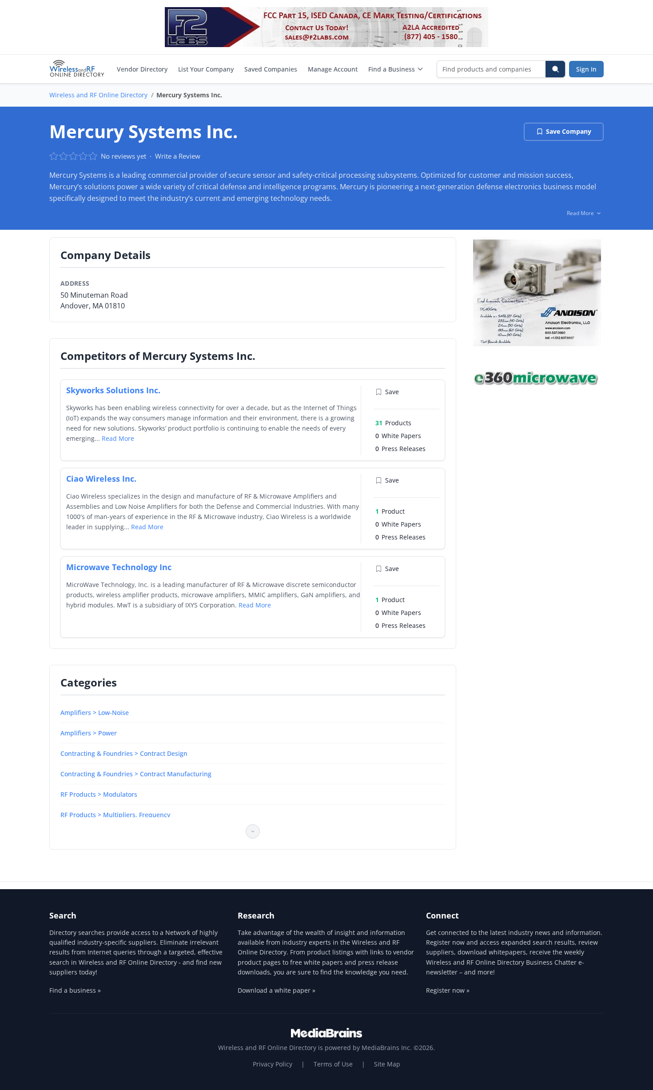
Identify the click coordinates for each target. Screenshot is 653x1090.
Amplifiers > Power (88, 733)
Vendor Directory (142, 69)
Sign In (586, 69)
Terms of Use (333, 1064)
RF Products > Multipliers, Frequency (115, 815)
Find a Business (391, 69)
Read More (118, 438)
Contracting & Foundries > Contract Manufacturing (135, 774)
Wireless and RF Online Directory (98, 95)
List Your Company (206, 69)
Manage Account (333, 69)
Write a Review (177, 156)
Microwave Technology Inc (118, 567)
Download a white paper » (276, 990)
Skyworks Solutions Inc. (113, 390)
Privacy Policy (272, 1064)
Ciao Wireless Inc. (101, 478)
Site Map (387, 1064)
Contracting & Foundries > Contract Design (123, 753)
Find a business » (75, 990)
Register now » (448, 990)
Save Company (568, 131)
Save (392, 391)
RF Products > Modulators (98, 794)
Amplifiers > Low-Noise (94, 712)
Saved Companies (270, 69)
